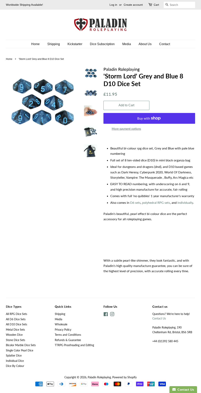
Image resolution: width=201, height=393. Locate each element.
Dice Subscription (102, 44)
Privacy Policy (63, 329)
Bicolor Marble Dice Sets (21, 345)
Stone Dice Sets (15, 340)
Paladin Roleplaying (99, 377)
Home (35, 44)
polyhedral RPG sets (156, 202)
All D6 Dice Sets (16, 319)
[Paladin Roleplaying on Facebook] (105, 315)
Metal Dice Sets (15, 329)
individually (185, 202)
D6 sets (135, 202)
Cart (156, 4)
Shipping (53, 44)
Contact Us (159, 318)
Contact (164, 44)
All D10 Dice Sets (16, 324)
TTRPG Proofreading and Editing (74, 345)
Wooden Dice (14, 334)
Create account (133, 4)
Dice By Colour (15, 366)
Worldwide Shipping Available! (24, 4)
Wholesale (61, 324)
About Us (145, 44)
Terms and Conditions (68, 334)
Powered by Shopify (124, 377)
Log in (113, 4)
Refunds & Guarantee (68, 340)
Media (126, 44)
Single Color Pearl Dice (19, 350)
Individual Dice (15, 360)
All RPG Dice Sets (16, 314)
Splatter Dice (14, 355)
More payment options (126, 128)
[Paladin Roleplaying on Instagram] (112, 315)
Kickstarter (75, 44)
